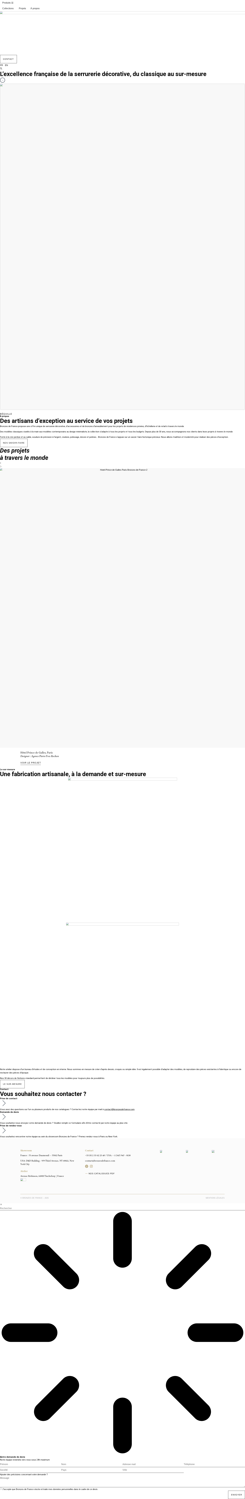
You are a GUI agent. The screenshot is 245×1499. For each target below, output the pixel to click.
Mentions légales (215, 1198)
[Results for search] (122, 1333)
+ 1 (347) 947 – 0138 (121, 1155)
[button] (122, 463)
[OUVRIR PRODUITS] (12, 3)
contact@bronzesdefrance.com (100, 1161)
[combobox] (122, 1208)
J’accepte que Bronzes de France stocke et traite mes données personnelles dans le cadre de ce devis (50, 1489)
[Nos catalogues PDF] (86, 1173)
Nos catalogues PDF (102, 1173)
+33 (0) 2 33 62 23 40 (95, 1155)
